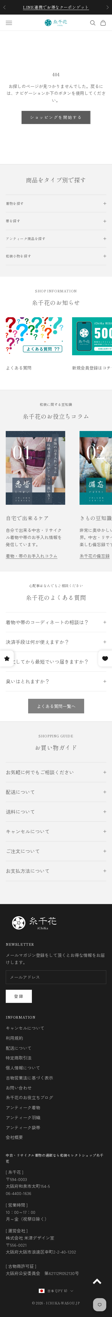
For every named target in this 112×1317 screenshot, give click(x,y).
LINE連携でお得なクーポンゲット (56, 7)
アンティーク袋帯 (23, 1127)
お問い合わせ (19, 1088)
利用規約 (14, 1038)
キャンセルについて (25, 1028)
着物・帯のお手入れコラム (31, 556)
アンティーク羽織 (23, 1117)
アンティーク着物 (23, 1107)
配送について (19, 1048)
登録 (19, 996)
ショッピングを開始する (56, 117)
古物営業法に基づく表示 (29, 1078)
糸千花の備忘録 (95, 556)
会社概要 (14, 1137)
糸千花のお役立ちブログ (29, 1097)
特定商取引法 (19, 1058)
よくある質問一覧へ (56, 706)
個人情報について (23, 1068)
